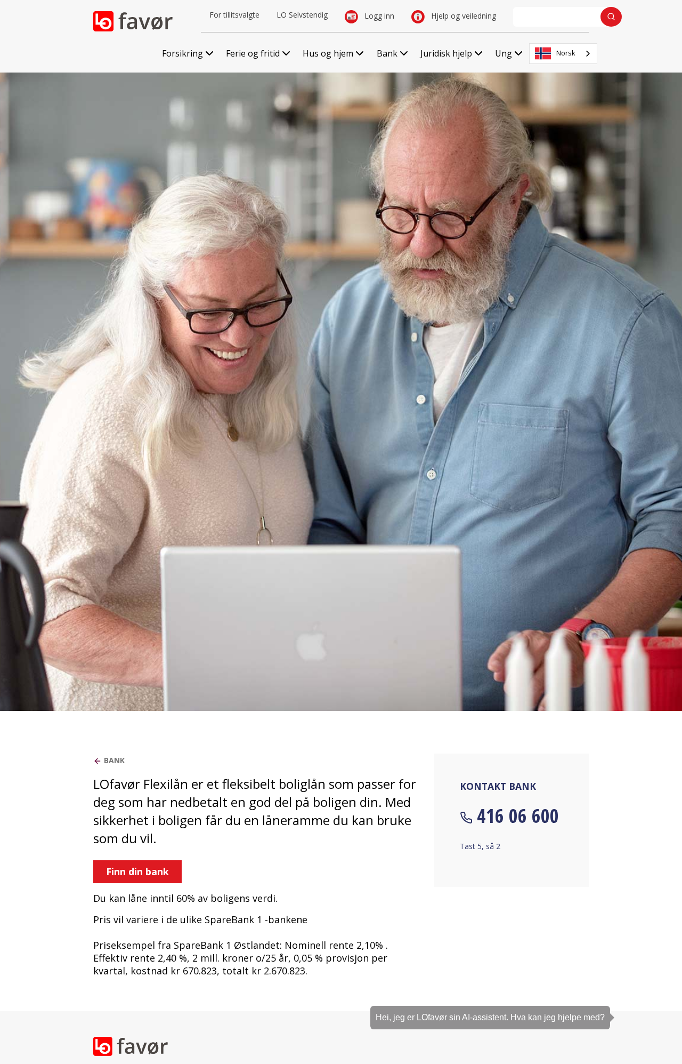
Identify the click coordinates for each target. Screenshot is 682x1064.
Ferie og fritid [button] (253, 53)
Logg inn (378, 16)
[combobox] (563, 53)
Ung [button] (503, 53)
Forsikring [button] (182, 53)
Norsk (565, 53)
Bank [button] (387, 53)
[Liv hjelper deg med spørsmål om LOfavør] (658, 997)
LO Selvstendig (302, 15)
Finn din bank (137, 871)
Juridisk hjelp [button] (446, 53)
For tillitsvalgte (234, 15)
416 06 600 (518, 816)
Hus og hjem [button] (328, 53)
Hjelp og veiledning (462, 16)
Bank (114, 760)
